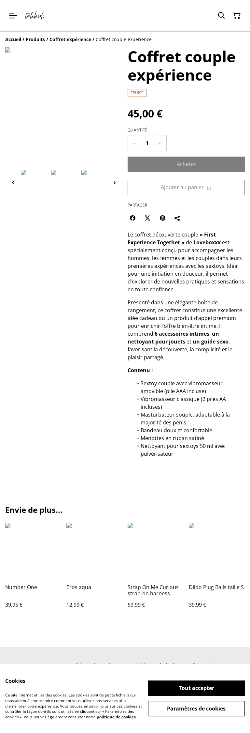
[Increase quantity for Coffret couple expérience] (160, 143)
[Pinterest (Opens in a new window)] (162, 218)
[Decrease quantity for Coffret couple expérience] (134, 143)
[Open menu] (13, 15)
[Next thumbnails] (114, 182)
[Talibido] (35, 15)
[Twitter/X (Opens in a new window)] (147, 218)
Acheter (186, 164)
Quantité (137, 130)
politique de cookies (116, 717)
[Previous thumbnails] (13, 182)
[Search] (221, 15)
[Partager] (177, 218)
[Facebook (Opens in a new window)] (132, 218)
